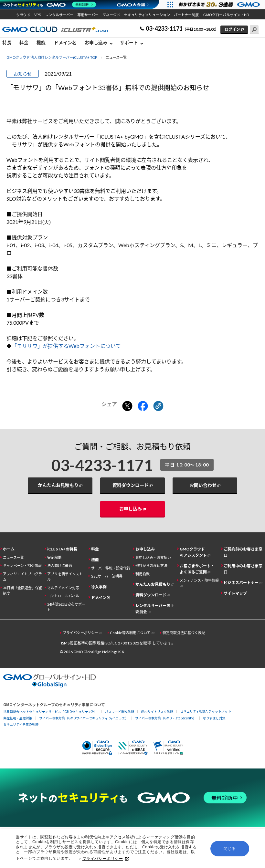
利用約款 (142, 574)
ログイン (232, 29)
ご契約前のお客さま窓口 (243, 552)
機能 (41, 42)
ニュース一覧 (13, 557)
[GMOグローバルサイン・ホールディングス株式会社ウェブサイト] (49, 685)
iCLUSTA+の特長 (62, 549)
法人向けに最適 (59, 565)
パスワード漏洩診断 (119, 711)
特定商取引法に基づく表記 (184, 633)
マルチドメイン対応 (63, 588)
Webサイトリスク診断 (157, 711)
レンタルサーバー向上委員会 (154, 608)
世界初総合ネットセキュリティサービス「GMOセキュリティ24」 (50, 711)
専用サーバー (88, 15)
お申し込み (130, 508)
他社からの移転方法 (151, 565)
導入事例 (99, 586)
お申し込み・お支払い (153, 557)
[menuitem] (8, 43)
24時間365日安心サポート (66, 607)
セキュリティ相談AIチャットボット (205, 711)
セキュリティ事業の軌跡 (20, 724)
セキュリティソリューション (147, 15)
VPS (37, 15)
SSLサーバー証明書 (106, 576)
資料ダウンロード (130, 485)
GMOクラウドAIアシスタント (193, 552)
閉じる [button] (230, 848)
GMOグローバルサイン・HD (226, 15)
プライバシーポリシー (102, 858)
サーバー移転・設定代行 (110, 568)
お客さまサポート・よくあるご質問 (197, 568)
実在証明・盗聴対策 (17, 718)
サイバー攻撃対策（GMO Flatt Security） (165, 718)
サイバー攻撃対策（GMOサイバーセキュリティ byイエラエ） (83, 718)
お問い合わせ (203, 485)
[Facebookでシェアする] (143, 406)
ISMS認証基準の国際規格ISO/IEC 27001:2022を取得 (106, 643)
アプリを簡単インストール (66, 576)
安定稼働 (54, 557)
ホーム (9, 549)
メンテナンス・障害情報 (199, 580)
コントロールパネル (63, 596)
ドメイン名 (65, 42)
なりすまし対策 (214, 718)
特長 (6, 42)
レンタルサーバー (59, 15)
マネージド (111, 15)
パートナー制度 (186, 15)
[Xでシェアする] (127, 406)
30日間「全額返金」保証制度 (22, 590)
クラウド (23, 15)
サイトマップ (235, 593)
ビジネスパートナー (241, 582)
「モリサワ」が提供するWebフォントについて (66, 346)
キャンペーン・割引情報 (22, 565)
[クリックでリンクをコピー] (158, 406)
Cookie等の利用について (130, 633)
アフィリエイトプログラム (22, 576)
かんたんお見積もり (58, 485)
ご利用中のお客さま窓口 (243, 568)
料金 (23, 42)
